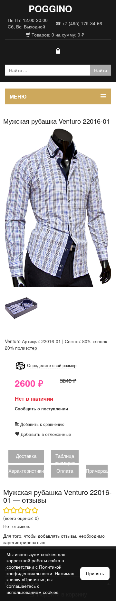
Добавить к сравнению (41, 424)
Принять (95, 573)
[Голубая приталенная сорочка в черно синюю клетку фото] (58, 207)
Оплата (64, 470)
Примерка (97, 470)
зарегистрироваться (24, 542)
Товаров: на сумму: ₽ (57, 34)
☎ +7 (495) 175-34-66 (78, 23)
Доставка (26, 455)
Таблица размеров (64, 459)
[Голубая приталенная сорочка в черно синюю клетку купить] (21, 307)
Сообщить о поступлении (41, 409)
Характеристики (26, 470)
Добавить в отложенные (45, 434)
